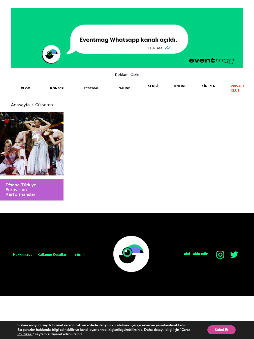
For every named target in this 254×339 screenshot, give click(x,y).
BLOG (25, 88)
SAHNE (124, 88)
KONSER (57, 88)
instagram (220, 255)
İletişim (78, 254)
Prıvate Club (238, 88)
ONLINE (180, 86)
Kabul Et (221, 329)
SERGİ (153, 86)
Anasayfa (20, 104)
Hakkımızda (22, 254)
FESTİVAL (91, 88)
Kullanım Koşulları (52, 254)
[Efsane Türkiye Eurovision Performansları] (32, 143)
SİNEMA (208, 86)
